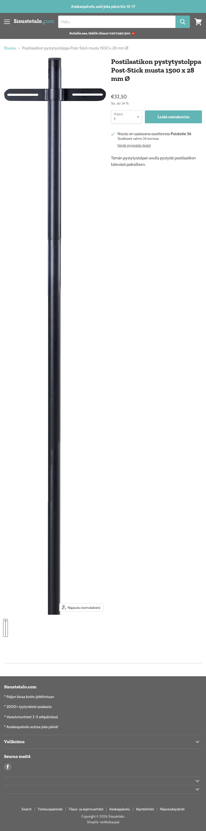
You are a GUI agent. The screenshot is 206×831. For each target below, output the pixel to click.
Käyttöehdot (145, 809)
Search (26, 809)
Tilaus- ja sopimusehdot (86, 809)
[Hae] (182, 22)
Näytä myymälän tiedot (134, 146)
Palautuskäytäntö (172, 809)
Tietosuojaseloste (50, 809)
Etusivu (10, 48)
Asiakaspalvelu (119, 809)
